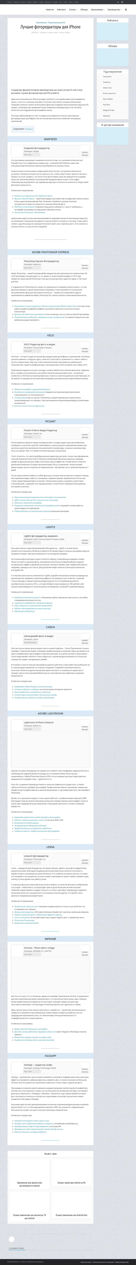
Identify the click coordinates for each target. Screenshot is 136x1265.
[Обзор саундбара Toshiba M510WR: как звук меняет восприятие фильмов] (113, 136)
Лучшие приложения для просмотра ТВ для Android (29, 1217)
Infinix (71, 2)
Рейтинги (61, 9)
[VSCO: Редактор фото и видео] (17, 347)
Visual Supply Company (42, 347)
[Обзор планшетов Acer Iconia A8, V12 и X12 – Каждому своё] (113, 57)
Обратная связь (86, 1262)
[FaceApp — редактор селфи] (17, 1068)
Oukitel (41, 2)
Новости (50, 9)
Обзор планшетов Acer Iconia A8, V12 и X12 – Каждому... (112, 51)
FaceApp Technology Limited (44, 1068)
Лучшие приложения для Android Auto (71, 1215)
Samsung (16, 2)
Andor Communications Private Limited (48, 539)
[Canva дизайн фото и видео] (17, 639)
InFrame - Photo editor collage (39, 948)
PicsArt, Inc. (37, 433)
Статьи (72, 9)
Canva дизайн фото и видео (38, 636)
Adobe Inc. (37, 264)
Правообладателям (122, 1262)
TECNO (76, 2)
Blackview (48, 2)
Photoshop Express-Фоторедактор (41, 261)
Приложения (97, 9)
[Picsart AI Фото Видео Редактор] (17, 433)
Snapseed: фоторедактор (37, 148)
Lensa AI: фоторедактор (36, 856)
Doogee (55, 2)
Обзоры (84, 9)
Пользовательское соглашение (103, 1262)
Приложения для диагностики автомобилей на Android (29, 1184)
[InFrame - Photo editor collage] (17, 951)
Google (36, 151)
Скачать (85, 152)
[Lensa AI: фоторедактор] (17, 859)
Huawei (29, 2)
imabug (67, 32)
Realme (35, 2)
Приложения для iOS (56, 22)
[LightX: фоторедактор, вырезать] (17, 539)
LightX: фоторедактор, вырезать (41, 536)
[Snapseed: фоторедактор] (17, 151)
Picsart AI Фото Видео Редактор (40, 430)
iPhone (9, 2)
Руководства (114, 9)
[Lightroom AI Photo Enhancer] (17, 725)
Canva (35, 639)
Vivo (60, 2)
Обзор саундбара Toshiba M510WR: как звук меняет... (112, 130)
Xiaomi (23, 2)
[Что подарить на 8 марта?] (113, 32)
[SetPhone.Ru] (23, 14)
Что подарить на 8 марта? (112, 24)
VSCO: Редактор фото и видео (39, 344)
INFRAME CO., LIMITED (42, 951)
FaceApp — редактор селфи (38, 1065)
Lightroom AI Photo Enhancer (39, 722)
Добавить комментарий (49, 32)
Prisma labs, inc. (39, 859)
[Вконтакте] (118, 2)
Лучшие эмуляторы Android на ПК (71, 1182)
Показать (29, 129)
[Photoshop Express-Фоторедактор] (17, 264)
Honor (65, 2)
